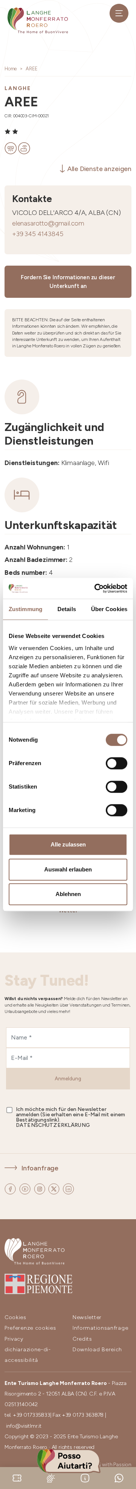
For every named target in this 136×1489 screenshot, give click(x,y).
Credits (82, 1339)
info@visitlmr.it (24, 1426)
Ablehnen (68, 894)
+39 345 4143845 (37, 234)
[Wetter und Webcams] (51, 1477)
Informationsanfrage (100, 1328)
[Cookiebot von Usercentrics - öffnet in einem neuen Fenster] (96, 588)
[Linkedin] (68, 1188)
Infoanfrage (40, 1168)
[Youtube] (25, 1188)
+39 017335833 (31, 1415)
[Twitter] (54, 1188)
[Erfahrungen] (17, 1477)
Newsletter (87, 1317)
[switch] (116, 763)
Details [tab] (66, 609)
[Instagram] (40, 1188)
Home (11, 69)
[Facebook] (11, 1188)
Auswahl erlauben (68, 869)
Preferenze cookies (30, 1328)
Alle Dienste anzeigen (99, 169)
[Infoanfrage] (85, 1477)
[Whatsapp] (119, 1477)
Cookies (15, 1317)
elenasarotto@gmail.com (48, 223)
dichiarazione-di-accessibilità (28, 1354)
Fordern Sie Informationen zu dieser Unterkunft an (68, 281)
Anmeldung (68, 1078)
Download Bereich (97, 1349)
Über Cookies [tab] (109, 609)
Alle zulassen (68, 844)
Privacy (14, 1339)
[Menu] (119, 13)
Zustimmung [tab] (25, 609)
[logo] (38, 20)
